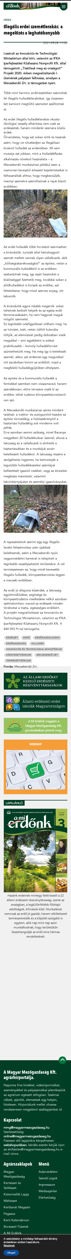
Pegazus (9, 1214)
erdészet (12, 637)
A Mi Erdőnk (12, 1233)
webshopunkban (15, 1145)
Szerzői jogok (48, 1178)
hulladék (37, 643)
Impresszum (47, 1184)
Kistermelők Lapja (16, 1194)
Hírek (7, 19)
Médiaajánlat (48, 1191)
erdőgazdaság (16, 643)
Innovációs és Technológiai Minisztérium (34, 649)
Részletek (9, 1245)
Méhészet (10, 1201)
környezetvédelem (18, 655)
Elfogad (11, 1252)
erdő (26, 637)
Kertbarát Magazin (17, 1207)
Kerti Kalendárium (16, 1220)
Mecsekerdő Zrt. (47, 655)
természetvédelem (18, 660)
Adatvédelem (48, 1172)
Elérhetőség (47, 1197)
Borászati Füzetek (16, 1226)
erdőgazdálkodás (47, 637)
